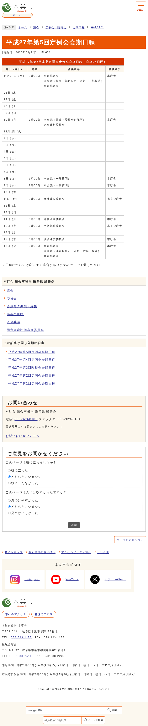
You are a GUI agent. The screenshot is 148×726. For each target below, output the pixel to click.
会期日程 (79, 27)
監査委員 (13, 322)
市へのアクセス (15, 614)
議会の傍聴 (15, 314)
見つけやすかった (24, 500)
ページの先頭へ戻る (130, 539)
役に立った (19, 470)
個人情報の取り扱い (42, 552)
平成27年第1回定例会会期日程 (31, 383)
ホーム (22, 27)
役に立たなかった (24, 483)
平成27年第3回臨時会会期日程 (31, 367)
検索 (114, 710)
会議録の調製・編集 (22, 306)
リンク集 (103, 552)
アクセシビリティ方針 (76, 552)
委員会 (12, 298)
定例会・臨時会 (55, 27)
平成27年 (97, 27)
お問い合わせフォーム (23, 436)
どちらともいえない (26, 476)
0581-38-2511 (21, 655)
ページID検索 (95, 720)
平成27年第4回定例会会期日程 (31, 359)
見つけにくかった (24, 513)
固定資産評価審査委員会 (25, 330)
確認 (74, 525)
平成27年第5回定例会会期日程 (31, 352)
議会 (36, 27)
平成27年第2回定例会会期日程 (31, 375)
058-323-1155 (21, 637)
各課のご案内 (44, 614)
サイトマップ (14, 552)
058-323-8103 (25, 419)
